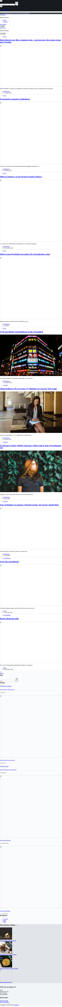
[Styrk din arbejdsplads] (31, 605)
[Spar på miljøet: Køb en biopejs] (5, 686)
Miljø (4, 20)
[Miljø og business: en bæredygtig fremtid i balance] (31, 241)
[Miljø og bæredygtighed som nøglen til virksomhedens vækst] (31, 318)
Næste (2, 673)
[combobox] (7, 681)
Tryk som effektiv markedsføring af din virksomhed (21, 332)
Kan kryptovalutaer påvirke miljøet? (8, 769)
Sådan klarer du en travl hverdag (7, 760)
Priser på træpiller (4, 1002)
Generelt (5, 21)
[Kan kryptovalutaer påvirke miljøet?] (4, 766)
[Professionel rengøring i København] (31, 163)
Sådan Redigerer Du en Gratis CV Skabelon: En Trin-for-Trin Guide (28, 389)
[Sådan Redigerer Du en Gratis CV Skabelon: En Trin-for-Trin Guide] (31, 432)
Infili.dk (17, 1005)
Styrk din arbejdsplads (9, 562)
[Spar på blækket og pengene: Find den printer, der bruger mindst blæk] (31, 548)
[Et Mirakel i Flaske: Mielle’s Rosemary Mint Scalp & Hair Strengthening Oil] (31, 491)
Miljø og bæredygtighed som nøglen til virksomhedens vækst (25, 254)
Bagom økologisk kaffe (9, 619)
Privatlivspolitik (4, 1000)
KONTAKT (3, 24)
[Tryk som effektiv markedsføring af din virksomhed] (31, 375)
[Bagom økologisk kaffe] (31, 662)
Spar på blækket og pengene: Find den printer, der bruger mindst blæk (29, 505)
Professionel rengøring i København (15, 99)
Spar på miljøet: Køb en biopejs (7, 689)
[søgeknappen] (16, 680)
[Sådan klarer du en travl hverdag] (31, 757)
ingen (4, 36)
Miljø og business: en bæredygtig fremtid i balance (21, 177)
